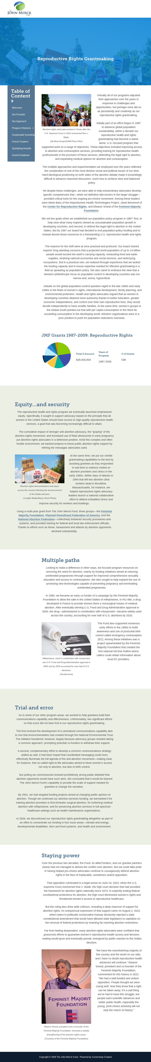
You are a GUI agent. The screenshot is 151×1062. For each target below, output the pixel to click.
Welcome (17, 107)
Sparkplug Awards (21, 148)
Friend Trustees (20, 141)
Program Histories (21, 128)
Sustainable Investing (23, 135)
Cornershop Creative (102, 1057)
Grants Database (21, 155)
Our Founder (18, 114)
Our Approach (19, 121)
